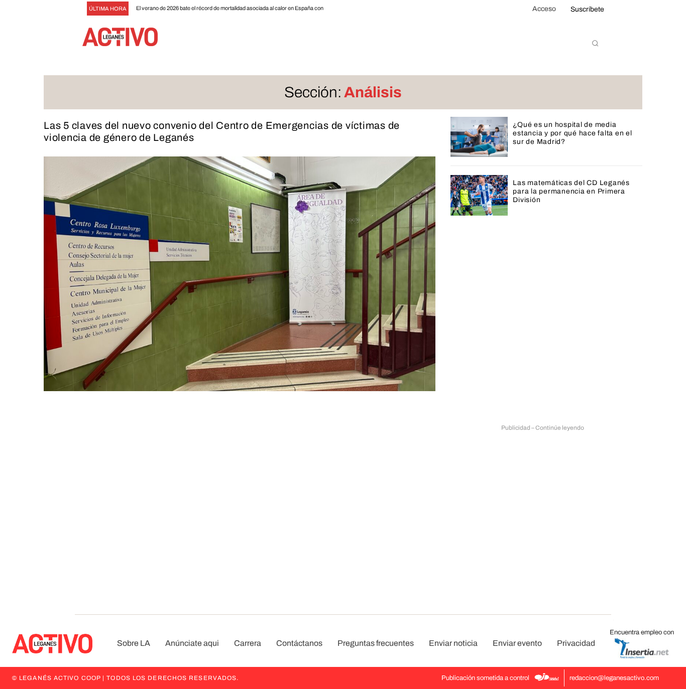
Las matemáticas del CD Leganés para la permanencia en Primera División (571, 191)
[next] (357, 9)
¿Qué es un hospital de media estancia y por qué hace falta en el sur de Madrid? (572, 133)
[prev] (341, 9)
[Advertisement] (542, 507)
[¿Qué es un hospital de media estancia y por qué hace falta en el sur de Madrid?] (479, 137)
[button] (595, 43)
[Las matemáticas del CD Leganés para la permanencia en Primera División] (479, 195)
